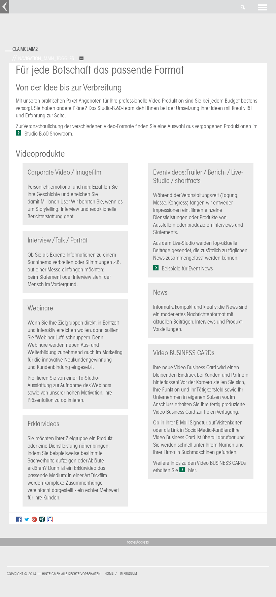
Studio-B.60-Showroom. (49, 133)
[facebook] (19, 520)
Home (109, 573)
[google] (50, 520)
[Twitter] (27, 520)
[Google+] (34, 520)
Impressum (128, 573)
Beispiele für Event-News (187, 268)
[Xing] (42, 520)
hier (192, 470)
